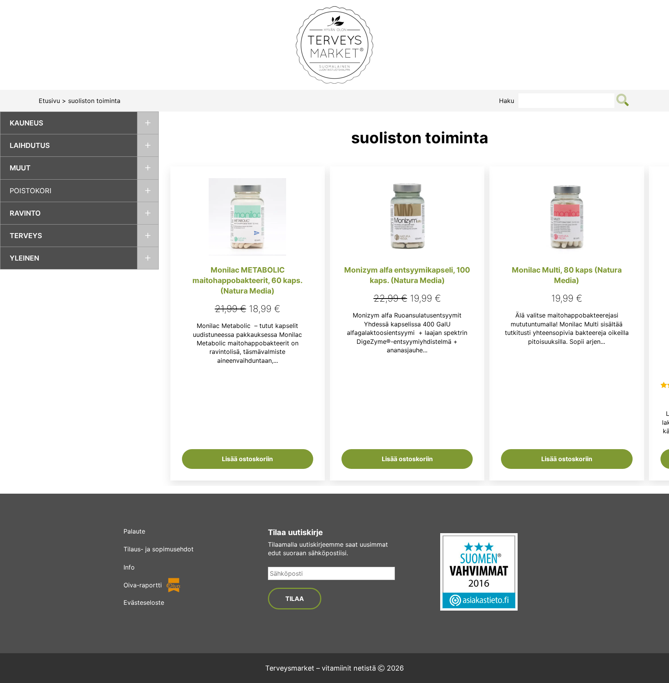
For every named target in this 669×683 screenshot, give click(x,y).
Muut (20, 168)
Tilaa (294, 598)
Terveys (26, 236)
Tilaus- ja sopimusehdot (159, 549)
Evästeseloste (144, 602)
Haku (506, 101)
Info (129, 567)
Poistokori (30, 191)
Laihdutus (30, 145)
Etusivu (49, 101)
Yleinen (24, 258)
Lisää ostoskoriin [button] (247, 459)
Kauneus (26, 123)
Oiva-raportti (143, 585)
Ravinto (25, 213)
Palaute (134, 531)
